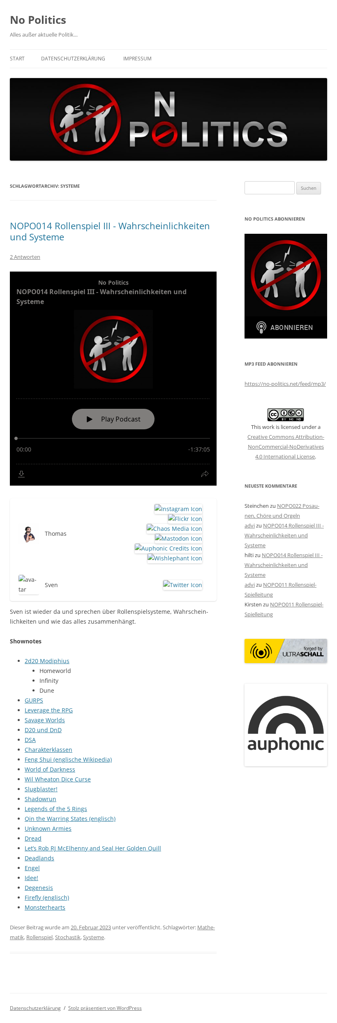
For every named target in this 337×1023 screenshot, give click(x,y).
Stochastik (68, 937)
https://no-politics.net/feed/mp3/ (285, 383)
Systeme (93, 937)
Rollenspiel (39, 937)
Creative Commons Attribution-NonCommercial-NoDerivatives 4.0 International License (285, 446)
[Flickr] (183, 519)
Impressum (137, 58)
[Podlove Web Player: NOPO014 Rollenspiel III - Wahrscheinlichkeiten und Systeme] (113, 379)
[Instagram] (177, 509)
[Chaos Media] (173, 529)
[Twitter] (181, 585)
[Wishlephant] (173, 558)
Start (17, 58)
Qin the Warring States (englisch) (70, 819)
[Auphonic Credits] (167, 548)
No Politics (38, 19)
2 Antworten (25, 256)
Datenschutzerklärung (73, 58)
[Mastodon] (177, 539)
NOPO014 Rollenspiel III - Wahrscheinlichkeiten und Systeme (110, 230)
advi (250, 525)
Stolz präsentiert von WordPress (105, 1008)
